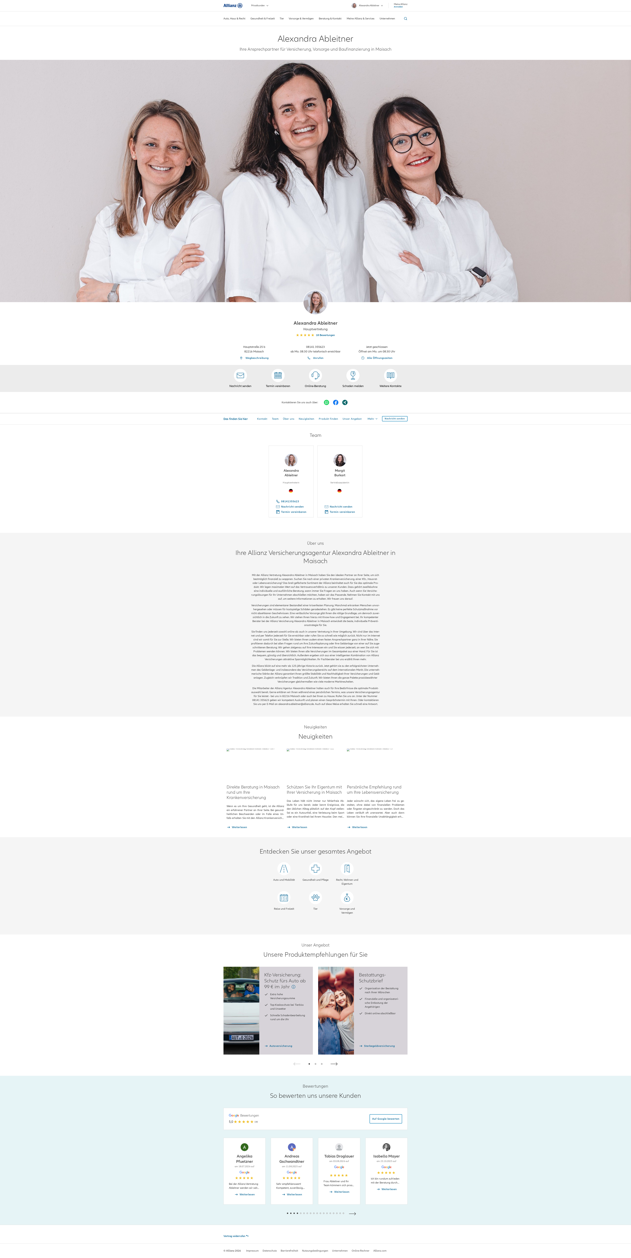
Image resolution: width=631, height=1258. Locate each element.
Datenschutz (270, 1250)
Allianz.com (379, 1250)
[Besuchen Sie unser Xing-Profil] (345, 402)
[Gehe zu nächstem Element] (353, 1213)
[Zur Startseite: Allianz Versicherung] (232, 5)
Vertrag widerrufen (234, 1236)
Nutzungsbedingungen (315, 1250)
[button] (315, 302)
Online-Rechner (360, 1250)
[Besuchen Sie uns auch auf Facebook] (335, 402)
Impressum (252, 1250)
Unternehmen (340, 1250)
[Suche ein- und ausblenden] (405, 18)
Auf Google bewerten (385, 1119)
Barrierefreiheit (289, 1250)
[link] (315, 378)
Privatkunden (258, 5)
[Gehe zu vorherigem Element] (278, 1213)
